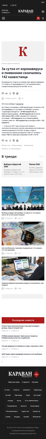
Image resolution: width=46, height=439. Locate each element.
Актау (19, 400)
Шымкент (26, 390)
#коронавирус (17, 145)
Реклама (35, 382)
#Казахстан (6, 145)
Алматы (16, 390)
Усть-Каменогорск (31, 400)
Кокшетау (36, 411)
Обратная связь (14, 382)
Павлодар (18, 395)
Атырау (10, 400)
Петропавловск (12, 411)
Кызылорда (34, 406)
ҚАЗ (42, 2)
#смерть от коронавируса (11, 149)
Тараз (28, 395)
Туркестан (25, 411)
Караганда (38, 390)
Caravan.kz (19, 104)
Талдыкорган (12, 406)
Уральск (24, 406)
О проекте (26, 382)
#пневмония (28, 145)
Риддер (17, 417)
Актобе (8, 395)
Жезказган (37, 417)
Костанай (37, 395)
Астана (7, 390)
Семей (7, 417)
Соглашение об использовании (23, 430)
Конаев (26, 417)
